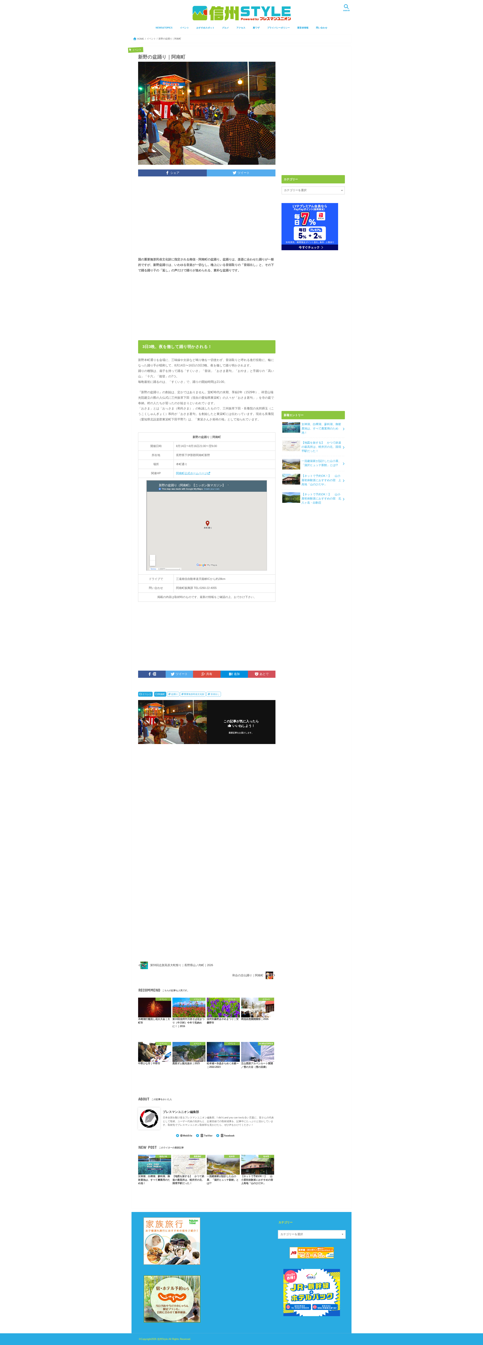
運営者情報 (302, 27)
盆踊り (174, 694)
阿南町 (161, 694)
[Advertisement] (206, 219)
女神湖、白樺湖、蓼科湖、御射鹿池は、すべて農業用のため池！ (321, 428)
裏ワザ (256, 27)
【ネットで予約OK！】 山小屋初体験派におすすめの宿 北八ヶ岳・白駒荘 (321, 498)
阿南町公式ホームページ (191, 473)
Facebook (229, 1135)
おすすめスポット (205, 27)
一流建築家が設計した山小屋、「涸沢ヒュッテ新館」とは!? (321, 463)
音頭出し (215, 694)
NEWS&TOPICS (164, 27)
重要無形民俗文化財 (194, 694)
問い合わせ (321, 27)
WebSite (187, 1135)
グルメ (225, 27)
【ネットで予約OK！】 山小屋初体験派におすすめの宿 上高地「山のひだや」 (321, 480)
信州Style (162, 1339)
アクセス (240, 27)
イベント (184, 27)
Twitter (208, 1135)
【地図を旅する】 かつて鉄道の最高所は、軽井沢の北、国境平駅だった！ (321, 446)
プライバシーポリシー (278, 27)
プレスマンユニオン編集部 (181, 1111)
